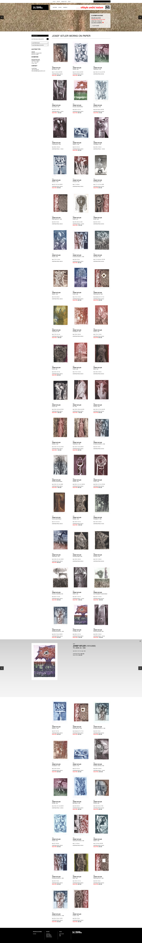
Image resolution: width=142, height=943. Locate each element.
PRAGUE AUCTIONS (40, 7)
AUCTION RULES (36, 42)
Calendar (48, 933)
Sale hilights (48, 934)
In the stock (61, 933)
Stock (59, 7)
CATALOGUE (35, 35)
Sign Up (58, 1)
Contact (65, 7)
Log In (54, 1)
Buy (60, 934)
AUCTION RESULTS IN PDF (38, 45)
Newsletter (63, 1)
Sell (60, 935)
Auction (55, 7)
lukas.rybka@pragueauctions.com (38, 70)
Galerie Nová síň (107, 7)
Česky (69, 1)
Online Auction (49, 936)
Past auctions (49, 935)
